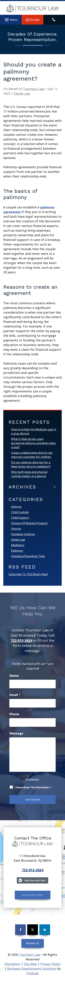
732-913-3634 (21, 640)
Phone (14, 714)
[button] (11, 19)
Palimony (17, 551)
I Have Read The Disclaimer (33, 787)
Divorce (16, 529)
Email (14, 695)
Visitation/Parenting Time (28, 556)
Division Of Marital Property (29, 523)
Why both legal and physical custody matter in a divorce (29, 474)
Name (14, 676)
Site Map (30, 964)
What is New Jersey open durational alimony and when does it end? (33, 443)
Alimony (16, 507)
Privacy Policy (50, 964)
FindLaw (32, 973)
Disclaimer (32, 779)
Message (16, 733)
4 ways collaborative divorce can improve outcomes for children (32, 455)
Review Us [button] (32, 943)
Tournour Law (33, 89)
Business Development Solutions (31, 968)
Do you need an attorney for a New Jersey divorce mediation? (31, 464)
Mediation (17, 545)
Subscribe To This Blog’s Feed (27, 574)
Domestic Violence (23, 534)
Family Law (22, 93)
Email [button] (34, 19)
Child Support (20, 518)
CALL (54, 20)
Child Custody (20, 512)
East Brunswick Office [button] (32, 895)
